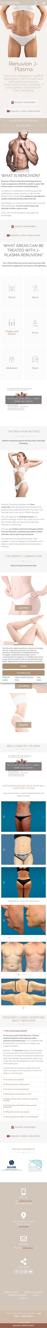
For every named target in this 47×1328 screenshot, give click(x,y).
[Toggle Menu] (43, 3)
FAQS (23, 131)
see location (23, 1227)
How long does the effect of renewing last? (22, 1117)
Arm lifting (24, 686)
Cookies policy (27, 1316)
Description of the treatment (23, 121)
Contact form (27, 1248)
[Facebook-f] (16, 1271)
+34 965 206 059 (25, 1201)
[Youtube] (31, 1271)
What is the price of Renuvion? (17, 1084)
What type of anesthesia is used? (18, 1094)
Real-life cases (23, 126)
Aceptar (23, 666)
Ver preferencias (23, 673)
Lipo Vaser (24, 608)
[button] (3, 816)
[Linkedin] (26, 1271)
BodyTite (23, 725)
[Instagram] (21, 1271)
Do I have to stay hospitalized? (17, 1089)
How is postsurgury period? (16, 1031)
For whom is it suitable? (14, 1079)
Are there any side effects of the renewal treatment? (20, 1106)
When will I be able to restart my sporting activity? (20, 1100)
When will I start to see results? (17, 1112)
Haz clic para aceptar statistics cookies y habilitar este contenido (23, 399)
